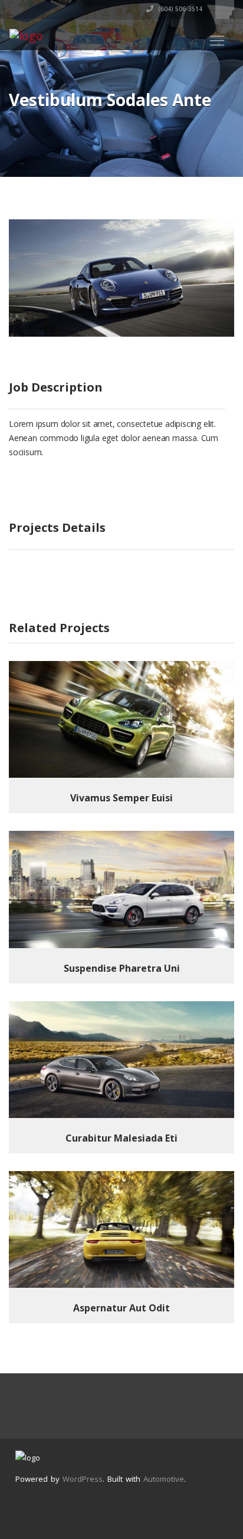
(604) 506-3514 (179, 9)
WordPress (83, 1479)
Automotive (163, 1479)
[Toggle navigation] (217, 40)
